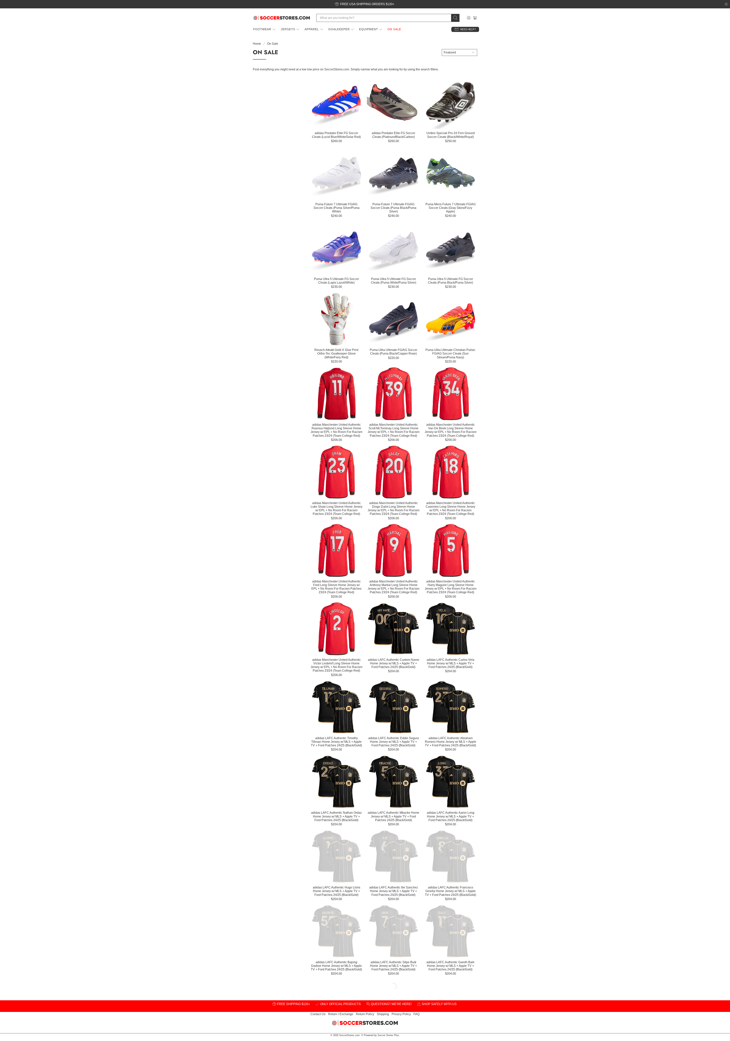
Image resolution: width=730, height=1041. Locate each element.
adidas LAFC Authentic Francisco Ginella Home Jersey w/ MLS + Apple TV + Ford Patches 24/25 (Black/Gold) (450, 891)
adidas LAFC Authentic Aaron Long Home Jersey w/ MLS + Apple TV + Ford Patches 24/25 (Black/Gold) (450, 816)
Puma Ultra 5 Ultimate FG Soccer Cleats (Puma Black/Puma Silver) (450, 280)
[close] (726, 4)
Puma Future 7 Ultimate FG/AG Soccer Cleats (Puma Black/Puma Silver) (393, 208)
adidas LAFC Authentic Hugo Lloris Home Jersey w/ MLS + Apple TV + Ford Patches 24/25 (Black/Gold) (336, 891)
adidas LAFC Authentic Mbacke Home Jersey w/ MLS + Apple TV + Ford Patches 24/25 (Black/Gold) (393, 816)
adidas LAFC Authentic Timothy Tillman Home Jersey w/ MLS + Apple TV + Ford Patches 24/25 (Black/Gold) (336, 741)
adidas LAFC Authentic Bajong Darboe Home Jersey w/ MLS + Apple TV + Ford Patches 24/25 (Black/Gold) (336, 966)
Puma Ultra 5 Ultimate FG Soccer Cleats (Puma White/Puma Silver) (393, 280)
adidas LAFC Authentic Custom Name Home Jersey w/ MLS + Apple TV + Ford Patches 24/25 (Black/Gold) (393, 663)
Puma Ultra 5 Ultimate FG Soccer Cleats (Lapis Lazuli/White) (336, 280)
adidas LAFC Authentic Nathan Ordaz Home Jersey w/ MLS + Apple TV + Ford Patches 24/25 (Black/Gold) (336, 816)
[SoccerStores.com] (281, 18)
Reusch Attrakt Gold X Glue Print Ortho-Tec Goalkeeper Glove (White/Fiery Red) (336, 353)
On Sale (394, 29)
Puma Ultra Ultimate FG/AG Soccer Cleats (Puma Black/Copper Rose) (393, 351)
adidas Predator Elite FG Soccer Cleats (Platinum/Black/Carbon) (393, 134)
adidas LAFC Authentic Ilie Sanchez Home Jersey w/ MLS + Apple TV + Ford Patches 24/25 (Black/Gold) (393, 891)
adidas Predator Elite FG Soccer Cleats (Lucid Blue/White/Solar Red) (336, 134)
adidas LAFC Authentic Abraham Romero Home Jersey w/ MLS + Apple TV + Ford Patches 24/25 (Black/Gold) (450, 741)
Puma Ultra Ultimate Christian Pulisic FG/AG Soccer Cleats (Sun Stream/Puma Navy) (450, 353)
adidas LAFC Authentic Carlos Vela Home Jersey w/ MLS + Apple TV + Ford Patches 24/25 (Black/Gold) (450, 663)
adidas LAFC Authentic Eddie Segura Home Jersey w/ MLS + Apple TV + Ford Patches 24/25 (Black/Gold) (393, 741)
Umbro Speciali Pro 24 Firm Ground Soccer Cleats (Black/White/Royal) (450, 134)
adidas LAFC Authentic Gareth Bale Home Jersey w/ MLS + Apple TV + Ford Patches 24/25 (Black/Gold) (450, 966)
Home (257, 43)
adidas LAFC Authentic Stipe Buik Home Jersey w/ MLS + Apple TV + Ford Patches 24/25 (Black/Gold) (393, 966)
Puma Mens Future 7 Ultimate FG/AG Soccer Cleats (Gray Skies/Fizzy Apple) (450, 208)
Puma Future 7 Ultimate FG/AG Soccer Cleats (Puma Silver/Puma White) (336, 208)
